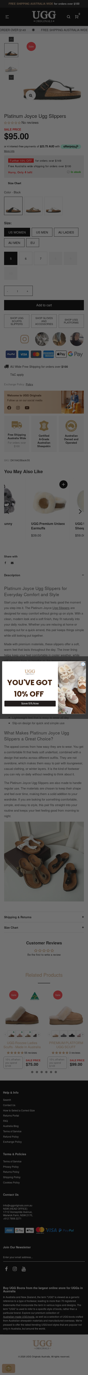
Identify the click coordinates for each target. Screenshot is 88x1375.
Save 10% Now (30, 703)
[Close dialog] (83, 664)
